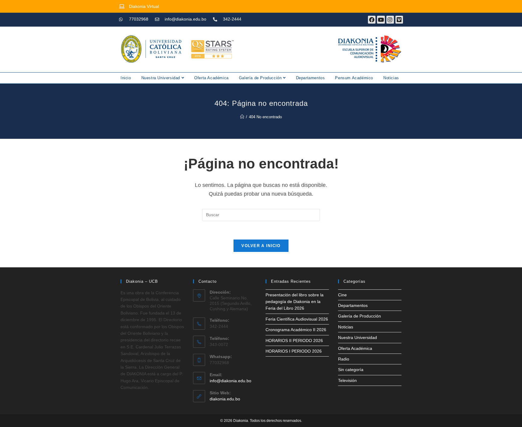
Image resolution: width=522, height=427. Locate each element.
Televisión (347, 380)
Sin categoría (350, 369)
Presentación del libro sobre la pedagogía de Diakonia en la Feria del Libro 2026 (295, 301)
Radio (343, 359)
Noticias (391, 78)
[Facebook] (371, 19)
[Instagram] (390, 19)
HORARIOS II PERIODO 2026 (294, 340)
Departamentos (310, 78)
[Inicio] (242, 117)
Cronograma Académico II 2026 (296, 329)
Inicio (126, 78)
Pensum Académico (354, 78)
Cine (342, 294)
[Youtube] (381, 19)
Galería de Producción (261, 78)
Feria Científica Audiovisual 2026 (297, 319)
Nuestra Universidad (161, 78)
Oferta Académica (211, 78)
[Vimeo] (399, 19)
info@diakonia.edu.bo (230, 380)
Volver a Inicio (261, 245)
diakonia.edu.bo (225, 398)
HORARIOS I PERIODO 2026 (294, 351)
